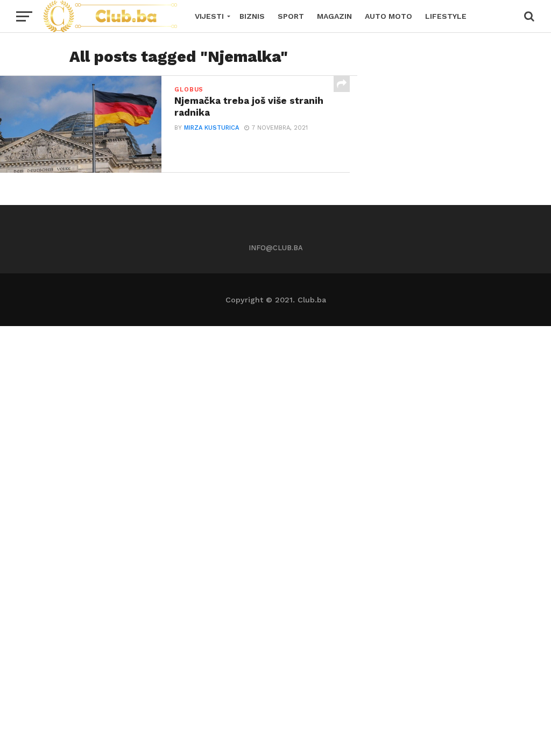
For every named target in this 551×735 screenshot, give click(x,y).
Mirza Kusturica (211, 127)
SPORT (291, 16)
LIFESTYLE (446, 16)
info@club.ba (276, 248)
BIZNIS (252, 16)
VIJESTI (209, 16)
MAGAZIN (334, 16)
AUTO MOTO (388, 16)
